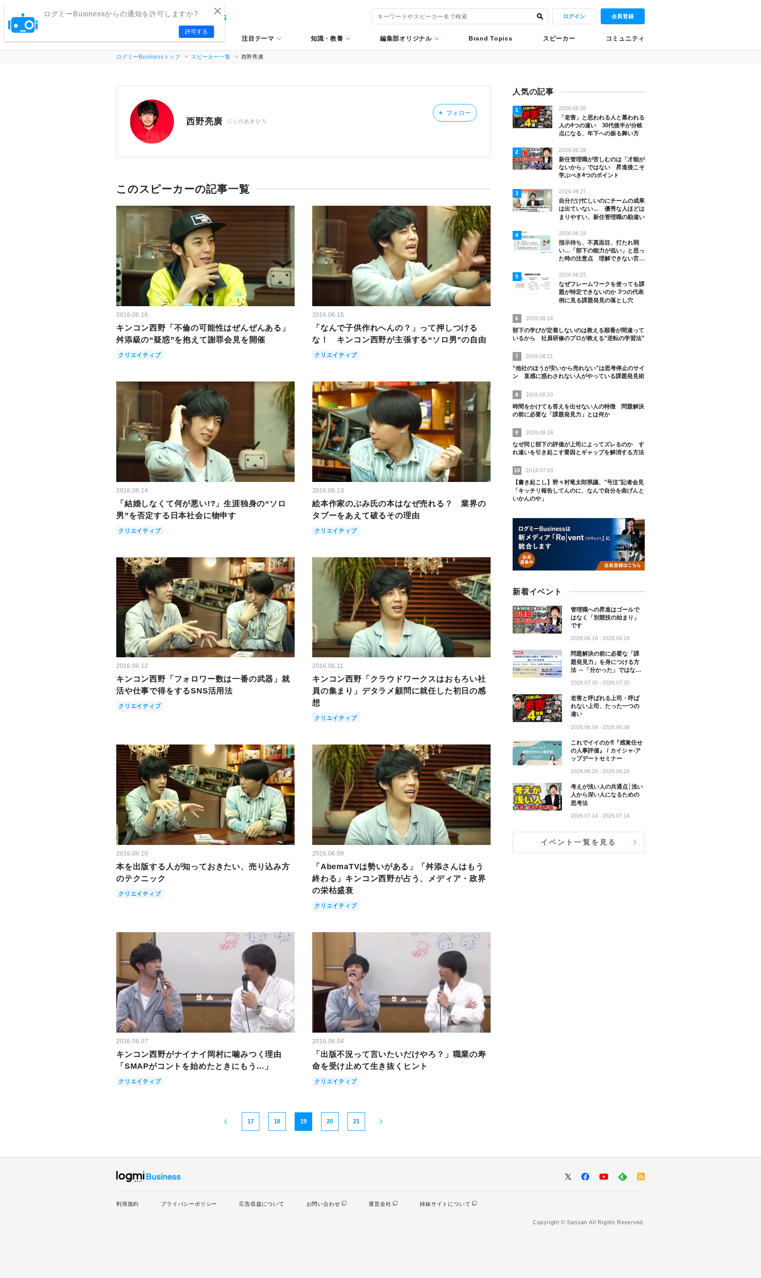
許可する (196, 31)
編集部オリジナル (406, 38)
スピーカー (559, 38)
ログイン (574, 16)
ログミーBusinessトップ (148, 56)
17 (251, 1121)
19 (303, 1121)
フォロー (455, 112)
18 (277, 1121)
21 (356, 1121)
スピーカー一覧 (211, 56)
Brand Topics (490, 38)
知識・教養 (327, 38)
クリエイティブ (139, 355)
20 (330, 1121)
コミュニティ (625, 38)
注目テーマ (258, 38)
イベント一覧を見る (579, 842)
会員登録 (623, 16)
